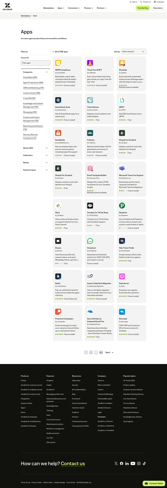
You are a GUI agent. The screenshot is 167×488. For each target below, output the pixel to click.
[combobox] (133, 51)
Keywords (25, 58)
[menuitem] (159, 2)
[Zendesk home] (8, 7)
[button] (33, 72)
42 (101, 352)
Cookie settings (59, 482)
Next (107, 352)
